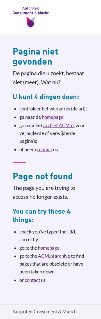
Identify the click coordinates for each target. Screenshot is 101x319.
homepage (52, 117)
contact (44, 149)
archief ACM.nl (59, 125)
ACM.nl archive (54, 256)
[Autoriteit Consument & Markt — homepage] (50, 17)
